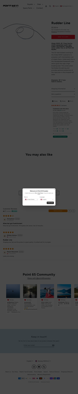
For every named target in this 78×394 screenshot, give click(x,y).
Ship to (26, 197)
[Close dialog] (54, 189)
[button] (31, 199)
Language (42, 197)
